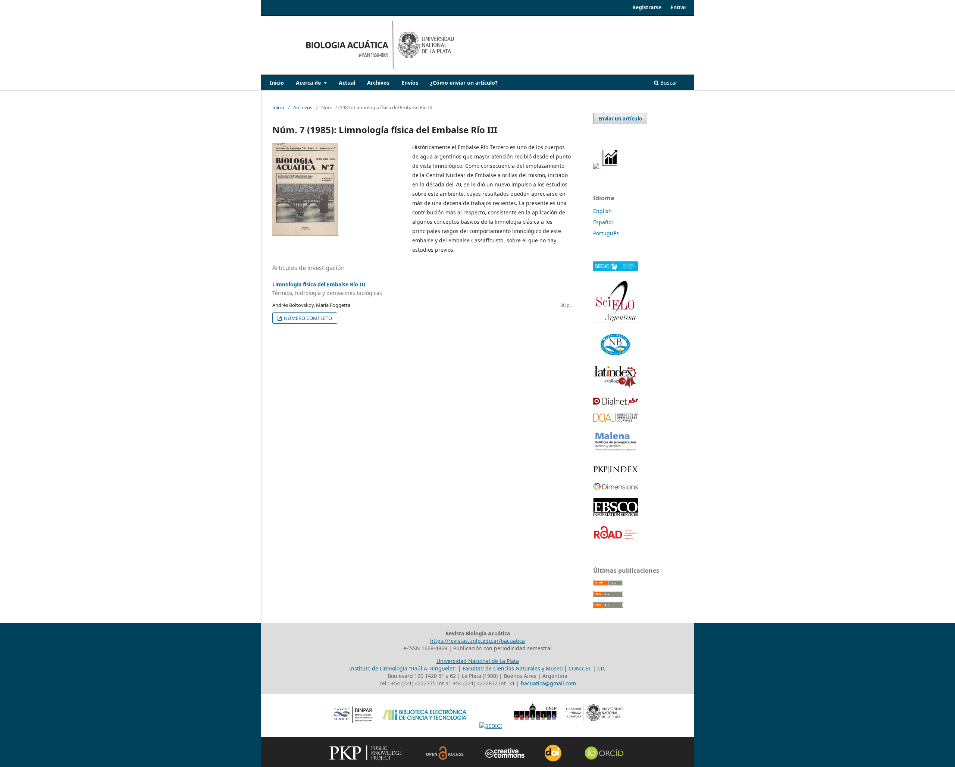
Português (606, 233)
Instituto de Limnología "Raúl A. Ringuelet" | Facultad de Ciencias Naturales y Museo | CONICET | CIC (477, 668)
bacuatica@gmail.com (548, 683)
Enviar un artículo (620, 118)
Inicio (277, 82)
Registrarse (646, 7)
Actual (347, 82)
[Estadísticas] (610, 166)
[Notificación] (596, 166)
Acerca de (309, 82)
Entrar (678, 7)
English (602, 210)
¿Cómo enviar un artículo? (464, 82)
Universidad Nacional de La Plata (477, 660)
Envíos (409, 82)
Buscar (668, 82)
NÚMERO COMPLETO (307, 318)
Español (603, 222)
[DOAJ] (615, 419)
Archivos (378, 82)
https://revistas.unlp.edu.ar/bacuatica (477, 640)
